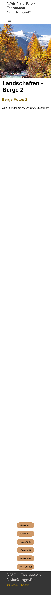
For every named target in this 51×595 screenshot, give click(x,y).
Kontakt (25, 585)
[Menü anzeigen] (9, 21)
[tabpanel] (25, 103)
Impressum (12, 585)
